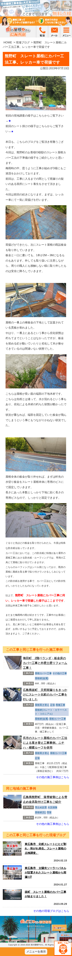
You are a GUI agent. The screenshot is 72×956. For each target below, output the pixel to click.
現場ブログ (23, 42)
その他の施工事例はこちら (52, 777)
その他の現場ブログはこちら (51, 910)
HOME (8, 42)
